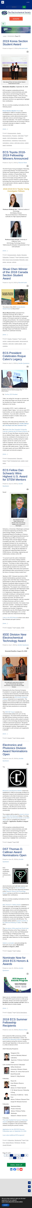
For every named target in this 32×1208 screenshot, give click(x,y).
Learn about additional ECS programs (13, 1135)
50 (18, 1158)
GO (24, 7)
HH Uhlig (23, 1142)
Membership (18, 1140)
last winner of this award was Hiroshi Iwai (16, 928)
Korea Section (22, 140)
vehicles (14, 262)
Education (24, 255)
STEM (22, 627)
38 (26, 1155)
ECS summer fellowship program (12, 1039)
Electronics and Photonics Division (12, 790)
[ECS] (16, 13)
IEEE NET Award (10, 712)
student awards (18, 343)
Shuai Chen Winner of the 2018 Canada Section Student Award (15, 273)
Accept (5, 1205)
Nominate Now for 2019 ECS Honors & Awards (15, 961)
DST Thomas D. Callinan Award (11, 904)
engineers (5, 343)
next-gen (9, 262)
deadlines (20, 138)
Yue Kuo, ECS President (11, 394)
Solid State (20, 135)
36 (19, 1155)
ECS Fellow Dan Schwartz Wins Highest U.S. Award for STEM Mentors (15, 475)
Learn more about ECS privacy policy (12, 1202)
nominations (6, 143)
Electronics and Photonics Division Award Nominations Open (15, 749)
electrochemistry (7, 140)
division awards (20, 738)
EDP (18, 842)
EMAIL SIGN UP (16, 1165)
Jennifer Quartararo (23, 363)
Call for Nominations (12, 138)
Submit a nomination (8, 943)
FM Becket (17, 1142)
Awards (19, 133)
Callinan (19, 951)
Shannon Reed (22, 162)
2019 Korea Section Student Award (15, 43)
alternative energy (23, 257)
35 (15, 1155)
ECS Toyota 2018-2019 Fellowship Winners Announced (15, 155)
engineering (15, 140)
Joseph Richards (7, 1145)
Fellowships (6, 257)
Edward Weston (10, 1142)
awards (4, 138)
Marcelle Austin (23, 48)
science (12, 143)
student (23, 461)
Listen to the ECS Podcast (10, 617)
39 (11, 1158)
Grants (4, 461)
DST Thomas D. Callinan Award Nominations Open (14, 852)
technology (9, 145)
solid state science (19, 143)
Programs (14, 135)
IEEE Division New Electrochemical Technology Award (14, 637)
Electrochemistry (7, 135)
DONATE (16, 19)
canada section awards (13, 341)
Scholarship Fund (15, 461)
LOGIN (27, 2)
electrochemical (24, 341)
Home (4, 36)
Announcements (12, 133)
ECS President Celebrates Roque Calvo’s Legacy (14, 356)
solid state (11, 343)
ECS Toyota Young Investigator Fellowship (14, 259)
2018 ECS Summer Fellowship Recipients (15, 1022)
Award (11, 110)
